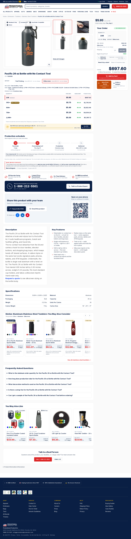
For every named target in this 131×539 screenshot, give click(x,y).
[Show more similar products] (89, 315)
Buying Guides (110, 503)
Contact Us (32, 503)
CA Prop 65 (45, 535)
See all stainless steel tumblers (78, 360)
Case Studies (109, 509)
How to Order (33, 509)
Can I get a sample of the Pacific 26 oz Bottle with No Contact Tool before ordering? (40, 395)
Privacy (82, 511)
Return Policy (84, 509)
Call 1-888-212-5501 (43, 459)
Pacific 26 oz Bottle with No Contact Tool (50, 16)
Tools (97, 11)
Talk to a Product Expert (79, 186)
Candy (49, 11)
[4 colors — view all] (10, 427)
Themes (110, 1)
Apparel (17, 11)
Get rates (122, 50)
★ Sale (113, 11)
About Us (57, 503)
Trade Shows (105, 11)
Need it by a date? (111, 62)
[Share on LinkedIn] (22, 215)
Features (121, 1)
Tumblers (18, 16)
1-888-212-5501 (26, 186)
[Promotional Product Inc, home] (14, 6)
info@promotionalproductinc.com (23, 532)
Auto (23, 11)
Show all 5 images (58, 59)
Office (61, 11)
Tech (91, 11)
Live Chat (102, 1)
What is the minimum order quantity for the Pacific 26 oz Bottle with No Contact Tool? (41, 373)
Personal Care (82, 11)
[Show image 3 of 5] (62, 42)
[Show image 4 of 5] (83, 42)
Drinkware (42, 11)
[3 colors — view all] (48, 334)
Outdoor (68, 11)
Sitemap (52, 535)
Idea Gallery (109, 506)
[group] (48, 338)
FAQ (81, 503)
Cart (126, 1)
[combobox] (63, 6)
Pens (74, 11)
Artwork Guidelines (35, 511)
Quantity (101, 32)
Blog (55, 511)
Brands (116, 1)
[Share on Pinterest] (27, 215)
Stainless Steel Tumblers (29, 16)
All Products (8, 11)
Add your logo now (111, 57)
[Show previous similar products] (85, 315)
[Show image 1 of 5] (62, 27)
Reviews (108, 511)
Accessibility (25, 535)
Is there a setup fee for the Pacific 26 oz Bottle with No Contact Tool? (35, 390)
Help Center (32, 506)
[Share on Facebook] (17, 215)
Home (55, 11)
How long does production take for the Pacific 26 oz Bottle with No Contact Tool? (39, 379)
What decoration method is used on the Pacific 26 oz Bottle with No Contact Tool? (40, 384)
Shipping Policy (85, 506)
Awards (29, 11)
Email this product (38, 209)
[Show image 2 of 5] (83, 27)
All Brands (6, 514)
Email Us (58, 459)
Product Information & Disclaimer (14, 467)
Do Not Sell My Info (35, 535)
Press (56, 509)
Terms (18, 535)
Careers (56, 506)
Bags (35, 11)
